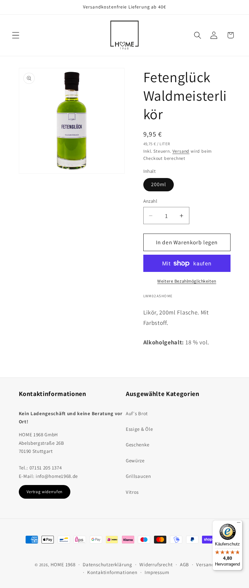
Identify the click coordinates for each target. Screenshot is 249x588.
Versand (181, 151)
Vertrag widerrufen (45, 491)
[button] (15, 35)
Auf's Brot (137, 413)
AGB (184, 564)
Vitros (132, 492)
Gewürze (135, 460)
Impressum (157, 572)
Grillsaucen (138, 476)
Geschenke (137, 444)
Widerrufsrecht (155, 564)
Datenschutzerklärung (107, 564)
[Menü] (239, 524)
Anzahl (150, 201)
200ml (158, 184)
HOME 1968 (63, 564)
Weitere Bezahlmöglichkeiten (186, 281)
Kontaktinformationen (112, 572)
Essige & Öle (139, 429)
